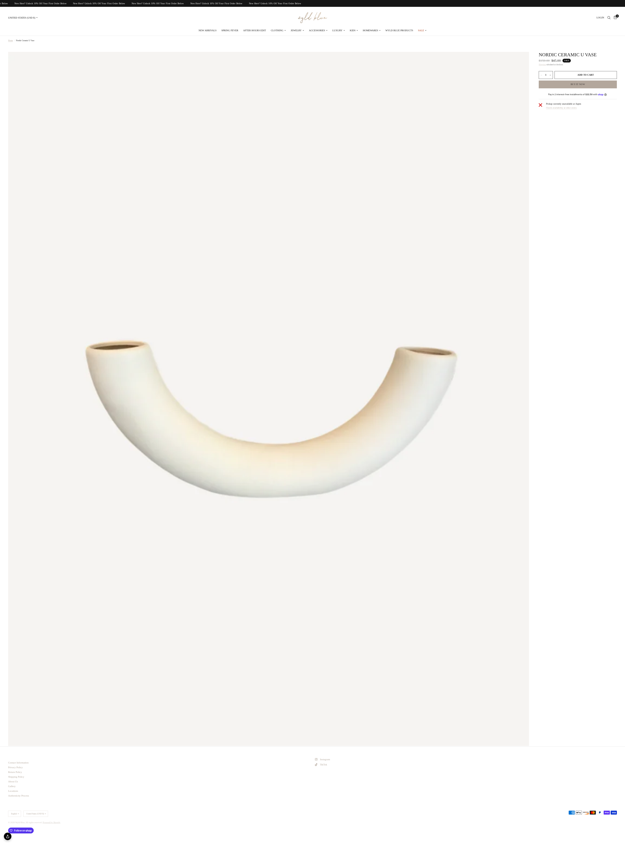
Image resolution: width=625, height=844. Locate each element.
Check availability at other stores (561, 108)
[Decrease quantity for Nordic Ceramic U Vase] (541, 75)
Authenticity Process (18, 795)
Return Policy (15, 772)
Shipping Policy (16, 777)
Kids (352, 30)
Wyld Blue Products (399, 30)
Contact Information (18, 762)
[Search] (609, 17)
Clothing (277, 30)
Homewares (370, 30)
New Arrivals (207, 30)
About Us (13, 781)
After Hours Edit (254, 30)
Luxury (337, 30)
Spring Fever (229, 30)
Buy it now (578, 84)
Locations (13, 791)
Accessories (317, 30)
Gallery (12, 786)
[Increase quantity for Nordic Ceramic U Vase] (550, 75)
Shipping (542, 64)
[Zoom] (522, 59)
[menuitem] (207, 30)
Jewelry (296, 30)
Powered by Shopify (51, 822)
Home (10, 40)
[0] (614, 17)
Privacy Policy (15, 767)
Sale (421, 30)
